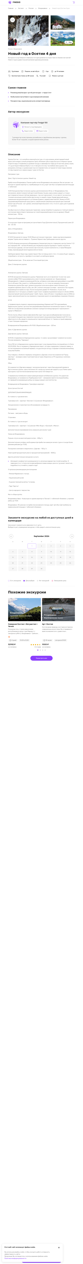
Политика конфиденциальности (15, 1258)
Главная (10, 8)
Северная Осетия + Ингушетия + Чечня (23, 625)
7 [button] (22, 551)
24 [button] (51, 563)
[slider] (35, 644)
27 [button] (13, 568)
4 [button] (60, 546)
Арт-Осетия (47, 624)
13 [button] (13, 557)
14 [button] (22, 557)
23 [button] (41, 563)
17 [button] (51, 557)
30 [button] (41, 568)
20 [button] (13, 563)
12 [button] (70, 551)
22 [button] (32, 563)
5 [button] (70, 546)
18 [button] (60, 557)
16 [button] (41, 557)
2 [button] (41, 546)
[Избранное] (12, 19)
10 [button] (51, 551)
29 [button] (32, 568)
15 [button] (32, 557)
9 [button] (41, 551)
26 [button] (70, 563)
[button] (11, 536)
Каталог (21, 8)
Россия (31, 8)
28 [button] (22, 568)
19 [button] (70, 557)
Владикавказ (42, 8)
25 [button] (60, 563)
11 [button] (60, 551)
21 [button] (22, 563)
